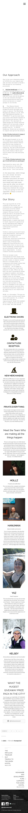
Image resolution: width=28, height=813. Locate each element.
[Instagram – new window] (7, 803)
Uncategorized (17, 740)
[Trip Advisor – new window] (13, 803)
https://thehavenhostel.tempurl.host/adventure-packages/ (14, 160)
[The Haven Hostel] (6, 5)
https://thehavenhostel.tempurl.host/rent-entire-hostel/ (14, 135)
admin (4, 740)
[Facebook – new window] (3, 803)
